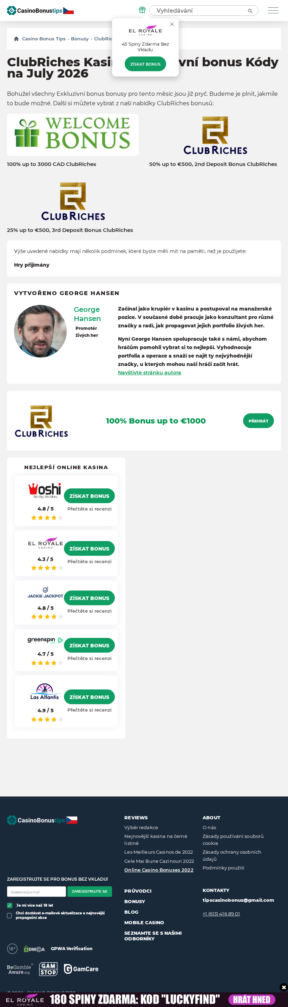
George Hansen (87, 314)
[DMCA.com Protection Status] (34, 948)
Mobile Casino (144, 922)
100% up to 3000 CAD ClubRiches (51, 164)
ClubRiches (107, 38)
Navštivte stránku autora (149, 372)
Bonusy (80, 38)
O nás (209, 827)
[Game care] (81, 968)
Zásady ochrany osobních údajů (232, 855)
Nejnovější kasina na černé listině (155, 839)
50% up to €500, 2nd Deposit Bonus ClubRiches (213, 164)
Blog (131, 912)
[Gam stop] (48, 969)
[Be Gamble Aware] (20, 968)
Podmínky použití (223, 868)
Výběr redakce (141, 827)
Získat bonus (145, 64)
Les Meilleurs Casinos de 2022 (158, 852)
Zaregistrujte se (89, 891)
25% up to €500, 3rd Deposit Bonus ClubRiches (70, 230)
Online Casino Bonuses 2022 (158, 870)
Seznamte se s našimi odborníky (153, 935)
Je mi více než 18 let (35, 905)
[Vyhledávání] (249, 10)
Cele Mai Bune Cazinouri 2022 (159, 861)
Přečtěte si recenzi (89, 509)
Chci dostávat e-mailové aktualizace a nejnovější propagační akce (60, 915)
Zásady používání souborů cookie (233, 839)
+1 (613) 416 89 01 (221, 913)
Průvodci (137, 891)
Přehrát (258, 421)
